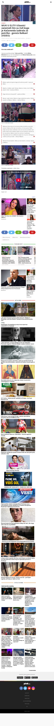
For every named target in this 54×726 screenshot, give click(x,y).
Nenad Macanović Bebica (25, 237)
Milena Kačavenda (6, 237)
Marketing (27, 695)
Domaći (3, 23)
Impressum (27, 698)
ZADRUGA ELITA (6, 239)
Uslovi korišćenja (27, 701)
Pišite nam (27, 703)
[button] (3, 253)
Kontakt (27, 693)
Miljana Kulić (15, 237)
